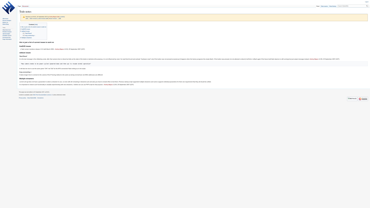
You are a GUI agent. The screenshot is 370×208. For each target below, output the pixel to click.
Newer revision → (53, 18)
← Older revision (32, 18)
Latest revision (41, 18)
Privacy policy (22, 98)
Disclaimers (40, 98)
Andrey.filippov (59, 49)
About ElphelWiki (31, 98)
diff (27, 18)
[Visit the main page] (8, 7)
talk (58, 16)
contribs (62, 16)
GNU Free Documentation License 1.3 (43, 95)
